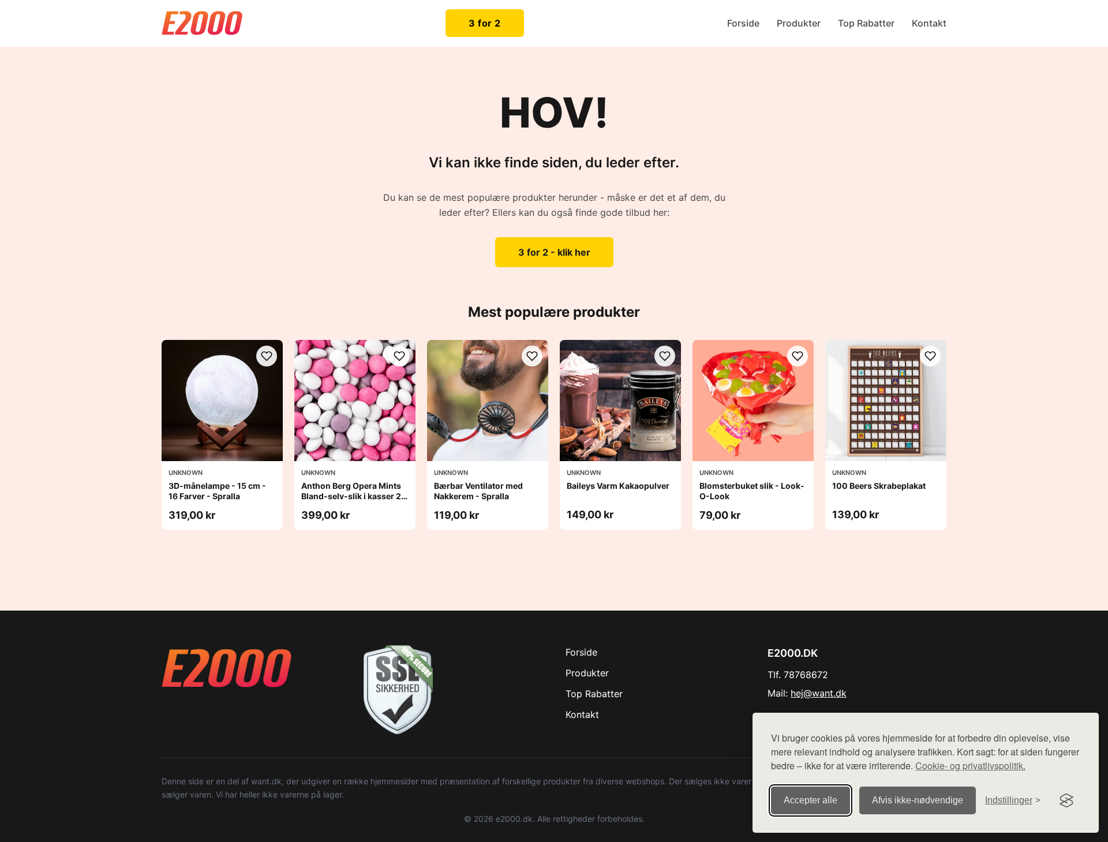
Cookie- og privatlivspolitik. (970, 765)
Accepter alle (810, 800)
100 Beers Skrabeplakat (879, 486)
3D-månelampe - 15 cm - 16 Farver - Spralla (217, 491)
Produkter (799, 23)
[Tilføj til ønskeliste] (266, 356)
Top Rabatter (866, 23)
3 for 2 (485, 23)
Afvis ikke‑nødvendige (917, 800)
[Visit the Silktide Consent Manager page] (1066, 800)
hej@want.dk (819, 693)
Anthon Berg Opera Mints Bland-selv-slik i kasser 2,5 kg (355, 496)
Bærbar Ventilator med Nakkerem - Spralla (478, 491)
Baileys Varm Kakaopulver (618, 486)
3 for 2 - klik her (554, 252)
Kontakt (929, 23)
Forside (743, 23)
